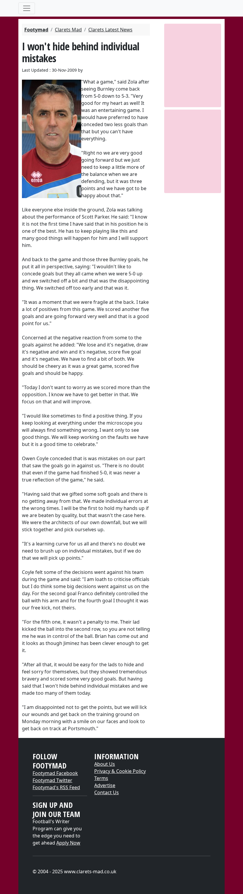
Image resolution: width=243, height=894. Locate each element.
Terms (101, 778)
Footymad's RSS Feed (56, 787)
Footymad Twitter (52, 780)
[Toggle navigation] (26, 8)
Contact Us (106, 792)
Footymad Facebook (55, 773)
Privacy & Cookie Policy (120, 771)
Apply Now (68, 843)
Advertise (104, 785)
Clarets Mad (68, 29)
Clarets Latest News (110, 29)
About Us (104, 764)
